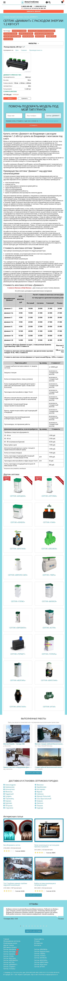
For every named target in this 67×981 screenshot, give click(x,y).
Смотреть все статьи (33, 895)
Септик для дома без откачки (44, 33)
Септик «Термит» (9, 967)
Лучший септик (51, 36)
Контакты (37, 945)
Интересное (38, 943)
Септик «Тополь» (9, 969)
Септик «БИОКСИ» (40, 958)
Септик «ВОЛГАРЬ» (40, 960)
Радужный (9, 794)
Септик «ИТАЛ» (39, 967)
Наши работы (39, 939)
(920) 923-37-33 (40, 6)
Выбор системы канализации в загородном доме (45, 884)
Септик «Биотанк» (9, 958)
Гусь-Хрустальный (44, 798)
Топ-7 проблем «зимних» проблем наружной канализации (15, 884)
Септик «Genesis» (9, 954)
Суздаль (8, 796)
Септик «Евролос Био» (42, 951)
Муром (39, 792)
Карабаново (41, 787)
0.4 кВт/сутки (8, 39)
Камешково (9, 787)
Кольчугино (10, 789)
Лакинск (40, 803)
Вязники (40, 785)
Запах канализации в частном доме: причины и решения (46, 846)
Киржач (8, 801)
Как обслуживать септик (11, 845)
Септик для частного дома (12, 36)
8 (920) (54, 972)
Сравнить (24, 98)
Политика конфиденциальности (48, 974)
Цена (16, 50)
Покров (40, 805)
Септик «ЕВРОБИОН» (10, 960)
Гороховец (9, 798)
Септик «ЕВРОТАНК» (41, 962)
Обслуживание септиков (11, 941)
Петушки (8, 805)
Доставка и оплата (9, 947)
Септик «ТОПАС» (40, 956)
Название (24, 50)
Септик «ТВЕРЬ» (39, 954)
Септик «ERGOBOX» (40, 949)
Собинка (40, 794)
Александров (10, 785)
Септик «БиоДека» (9, 949)
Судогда (40, 808)
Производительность (35, 50)
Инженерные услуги (10, 943)
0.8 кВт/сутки (40, 36)
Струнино (9, 808)
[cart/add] (10, 98)
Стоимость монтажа (10, 91)
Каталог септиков (16, 17)
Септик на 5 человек (10, 33)
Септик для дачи (28, 36)
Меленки (8, 792)
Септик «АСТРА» (9, 962)
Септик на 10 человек (25, 33)
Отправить (33, 125)
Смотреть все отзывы (33, 931)
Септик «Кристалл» (40, 964)
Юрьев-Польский (43, 796)
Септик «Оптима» (9, 952)
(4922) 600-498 (26, 6)
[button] (20, 926)
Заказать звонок (33, 11)
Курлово (8, 803)
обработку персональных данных (48, 121)
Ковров (40, 801)
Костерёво (41, 789)
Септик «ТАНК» (8, 956)
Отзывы (37, 941)
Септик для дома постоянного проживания (41, 31)
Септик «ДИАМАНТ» (10, 964)
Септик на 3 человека (19, 31)
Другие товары (8, 945)
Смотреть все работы (33, 773)
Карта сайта (34, 974)
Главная (6, 17)
